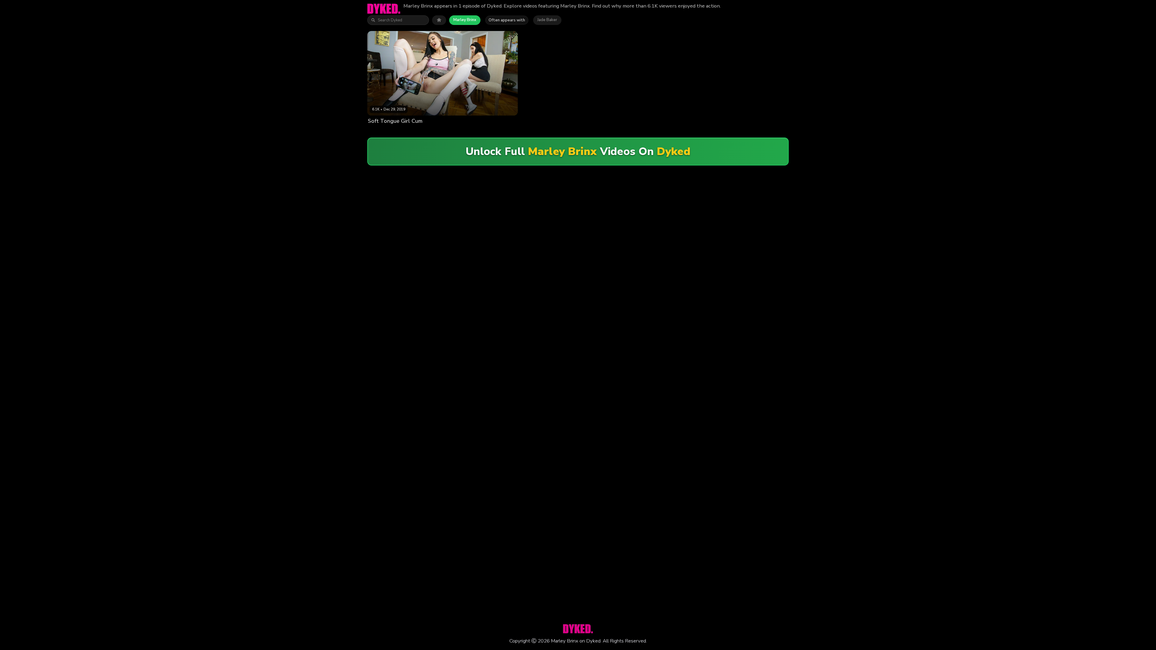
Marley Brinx (464, 20)
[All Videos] (439, 20)
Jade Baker (547, 20)
